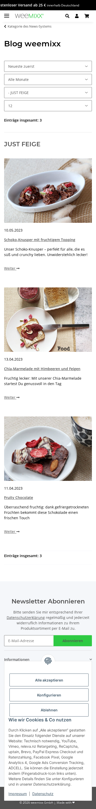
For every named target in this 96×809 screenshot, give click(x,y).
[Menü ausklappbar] (6, 13)
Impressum (17, 793)
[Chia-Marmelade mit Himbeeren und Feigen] (48, 319)
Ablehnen (49, 710)
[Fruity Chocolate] (48, 448)
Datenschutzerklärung (26, 617)
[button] (67, 16)
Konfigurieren (49, 695)
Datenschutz (43, 793)
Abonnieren (72, 640)
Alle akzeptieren (49, 680)
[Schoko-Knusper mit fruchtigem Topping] (48, 190)
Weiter (10, 268)
